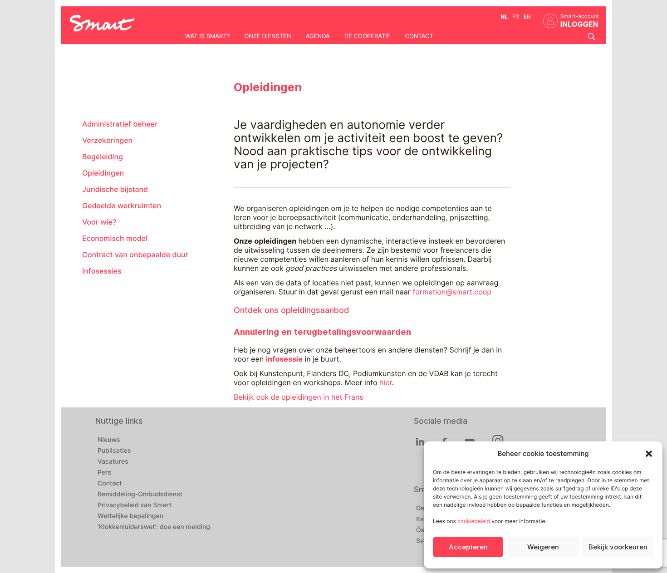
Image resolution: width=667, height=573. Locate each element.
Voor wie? (99, 222)
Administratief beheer (120, 124)
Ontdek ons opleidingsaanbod (291, 310)
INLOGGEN (579, 24)
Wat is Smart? (207, 36)
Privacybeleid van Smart (135, 505)
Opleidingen (103, 173)
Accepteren (468, 547)
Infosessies (102, 271)
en (527, 16)
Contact (419, 36)
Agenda (318, 36)
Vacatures (113, 461)
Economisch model (114, 238)
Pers (104, 472)
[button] (648, 453)
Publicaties (114, 451)
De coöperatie (367, 36)
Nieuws (109, 440)
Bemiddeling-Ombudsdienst (140, 494)
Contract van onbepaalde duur (135, 254)
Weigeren (543, 547)
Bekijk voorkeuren (618, 547)
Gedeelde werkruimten (121, 205)
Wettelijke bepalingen (130, 516)
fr (515, 16)
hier (385, 382)
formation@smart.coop (451, 292)
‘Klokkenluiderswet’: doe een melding (154, 527)
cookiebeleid (473, 521)
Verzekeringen (107, 140)
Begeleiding (102, 156)
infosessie (284, 359)
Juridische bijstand (115, 189)
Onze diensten (267, 36)
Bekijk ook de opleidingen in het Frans (298, 397)
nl (504, 16)
